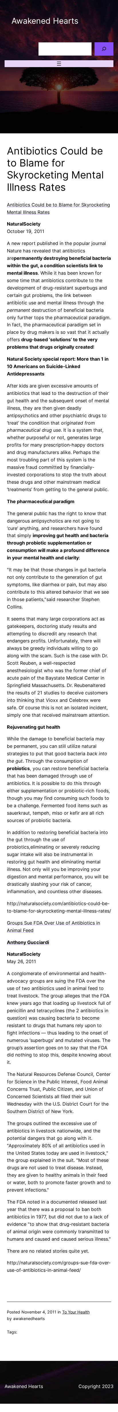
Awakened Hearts (44, 21)
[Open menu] (59, 63)
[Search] (104, 49)
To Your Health (76, 1311)
